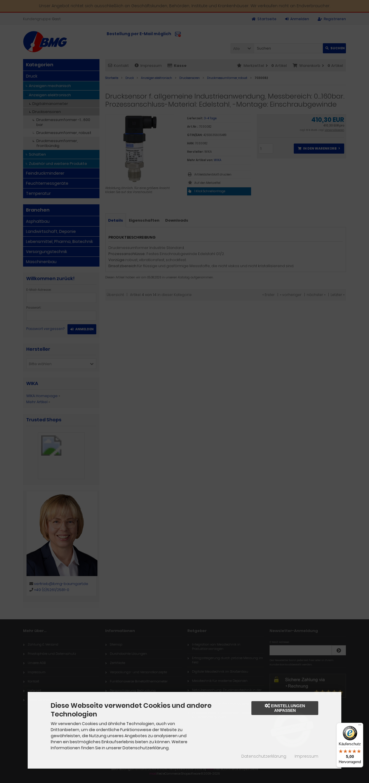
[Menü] (359, 726)
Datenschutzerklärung (263, 756)
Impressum (306, 756)
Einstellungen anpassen (287, 708)
